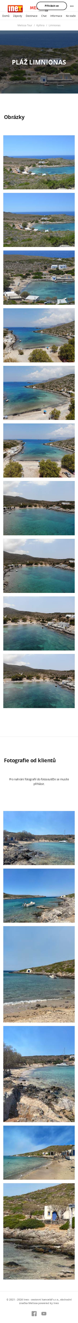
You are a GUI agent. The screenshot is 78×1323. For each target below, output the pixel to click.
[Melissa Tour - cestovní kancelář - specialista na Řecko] (28, 9)
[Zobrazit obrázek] (39, 162)
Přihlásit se (52, 6)
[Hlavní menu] (72, 6)
